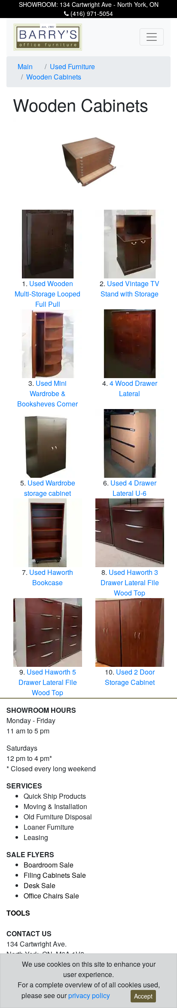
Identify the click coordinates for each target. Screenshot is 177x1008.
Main (25, 66)
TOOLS (18, 913)
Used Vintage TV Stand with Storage (130, 288)
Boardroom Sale (48, 865)
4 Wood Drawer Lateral (133, 388)
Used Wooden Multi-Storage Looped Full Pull (47, 293)
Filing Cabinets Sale (55, 875)
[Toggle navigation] (152, 37)
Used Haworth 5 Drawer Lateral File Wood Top (47, 682)
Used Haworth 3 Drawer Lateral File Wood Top (130, 582)
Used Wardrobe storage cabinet (49, 488)
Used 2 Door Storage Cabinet (130, 677)
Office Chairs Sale (51, 896)
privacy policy (89, 995)
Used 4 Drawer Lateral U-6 (133, 488)
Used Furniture (72, 66)
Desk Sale (39, 885)
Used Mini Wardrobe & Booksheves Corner (47, 393)
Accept (143, 996)
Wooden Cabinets (53, 77)
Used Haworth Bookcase (51, 577)
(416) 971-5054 (91, 13)
